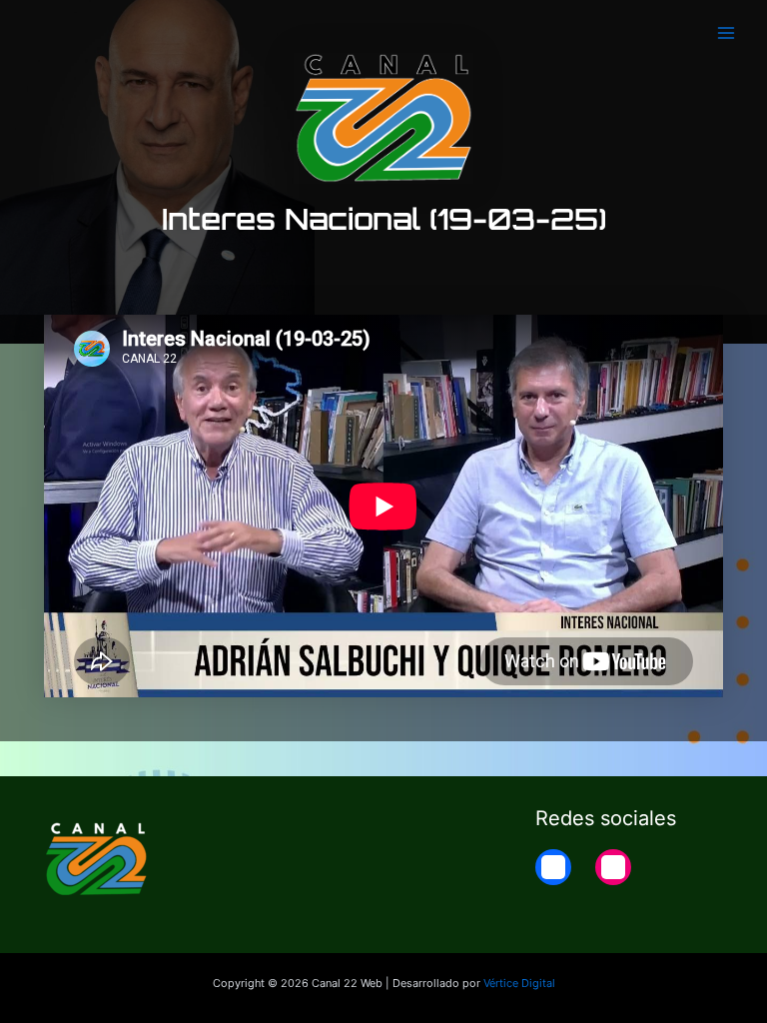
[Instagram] (613, 867)
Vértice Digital (519, 983)
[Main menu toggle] (726, 33)
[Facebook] (553, 867)
